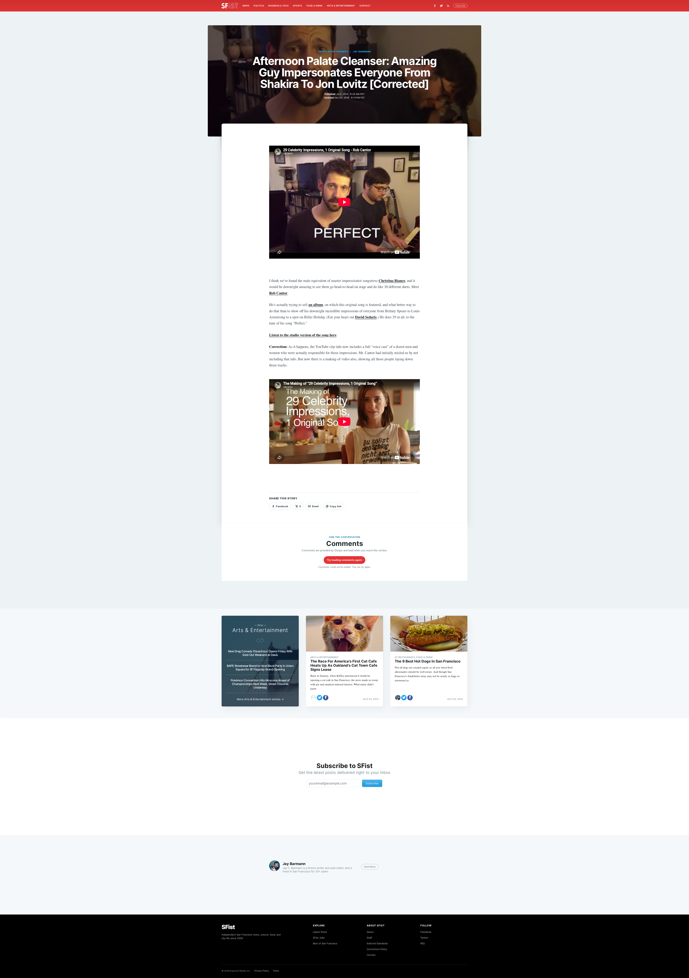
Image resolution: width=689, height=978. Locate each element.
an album (315, 304)
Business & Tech (278, 5)
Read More (370, 866)
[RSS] (449, 5)
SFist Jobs (319, 937)
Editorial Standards (377, 943)
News (246, 5)
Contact (365, 5)
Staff (369, 937)
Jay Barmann (362, 51)
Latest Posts (320, 931)
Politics (259, 5)
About (370, 931)
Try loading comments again (344, 559)
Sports (297, 5)
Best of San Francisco (325, 943)
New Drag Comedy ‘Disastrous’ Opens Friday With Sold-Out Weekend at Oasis (260, 653)
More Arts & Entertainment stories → (260, 699)
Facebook (425, 931)
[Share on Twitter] (320, 698)
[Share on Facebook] (326, 698)
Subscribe (460, 5)
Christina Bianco (392, 280)
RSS (422, 943)
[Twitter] (441, 5)
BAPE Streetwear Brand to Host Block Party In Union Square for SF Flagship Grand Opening (260, 667)
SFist (228, 926)
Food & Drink (314, 5)
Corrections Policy (377, 949)
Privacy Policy (261, 970)
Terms (276, 970)
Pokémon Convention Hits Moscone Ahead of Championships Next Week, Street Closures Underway (260, 683)
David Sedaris (366, 317)
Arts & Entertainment (341, 5)
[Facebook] (435, 6)
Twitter (424, 937)
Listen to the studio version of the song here (302, 335)
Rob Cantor (278, 293)
